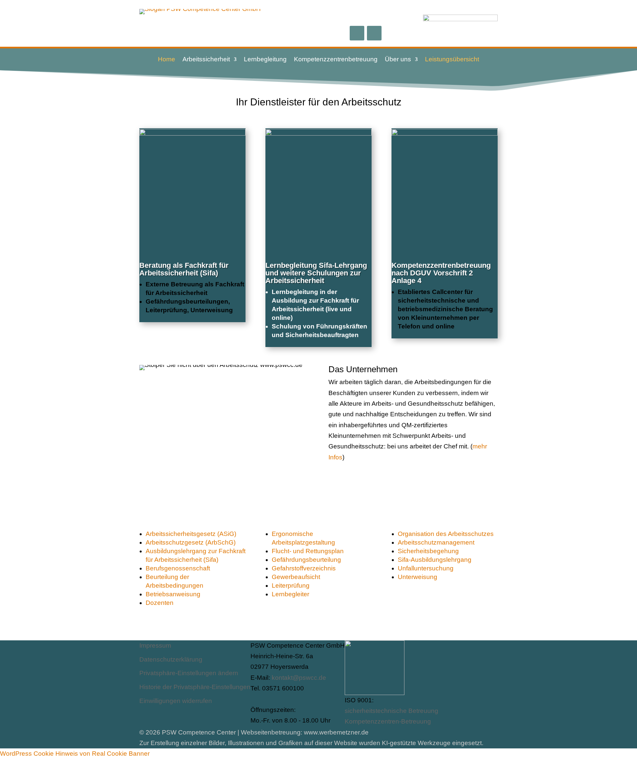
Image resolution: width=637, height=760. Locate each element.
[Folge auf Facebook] (357, 33)
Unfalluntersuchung (426, 568)
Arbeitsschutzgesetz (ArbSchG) (191, 542)
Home (166, 60)
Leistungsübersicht (452, 60)
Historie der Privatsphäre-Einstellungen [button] (194, 686)
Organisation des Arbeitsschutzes (446, 533)
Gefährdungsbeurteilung (306, 559)
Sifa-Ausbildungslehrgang (434, 559)
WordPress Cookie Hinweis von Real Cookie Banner (75, 753)
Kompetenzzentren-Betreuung (388, 721)
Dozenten (160, 602)
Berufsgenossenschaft (178, 568)
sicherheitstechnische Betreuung (391, 710)
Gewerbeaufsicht (296, 576)
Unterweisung (417, 576)
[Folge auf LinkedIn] (374, 33)
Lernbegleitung (265, 60)
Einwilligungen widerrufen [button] (175, 700)
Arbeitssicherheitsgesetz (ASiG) (191, 533)
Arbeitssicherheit (206, 60)
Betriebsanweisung (173, 594)
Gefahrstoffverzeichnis (304, 568)
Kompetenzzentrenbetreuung (336, 60)
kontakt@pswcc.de (299, 677)
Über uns (398, 60)
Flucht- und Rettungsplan (308, 551)
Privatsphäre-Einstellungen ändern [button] (188, 673)
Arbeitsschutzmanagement (436, 542)
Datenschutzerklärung (170, 659)
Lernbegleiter (290, 594)
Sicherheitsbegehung (428, 551)
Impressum (155, 645)
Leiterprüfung (291, 585)
